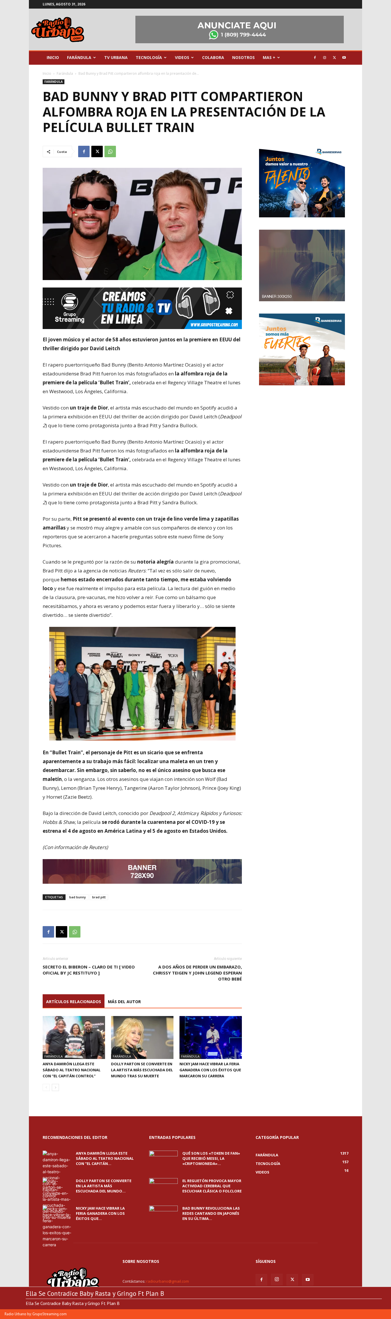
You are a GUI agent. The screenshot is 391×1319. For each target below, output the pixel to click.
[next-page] (55, 1087)
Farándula (79, 57)
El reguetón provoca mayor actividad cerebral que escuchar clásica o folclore (212, 1186)
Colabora (213, 57)
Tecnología (149, 57)
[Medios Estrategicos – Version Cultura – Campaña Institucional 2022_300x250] (302, 215)
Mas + (269, 57)
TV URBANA (116, 57)
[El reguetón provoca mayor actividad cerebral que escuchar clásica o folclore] (163, 1188)
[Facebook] (315, 57)
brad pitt (99, 897)
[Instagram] (324, 57)
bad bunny (77, 897)
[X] (334, 57)
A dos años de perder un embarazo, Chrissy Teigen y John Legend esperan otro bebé (197, 973)
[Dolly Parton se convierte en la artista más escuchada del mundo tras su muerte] (142, 1037)
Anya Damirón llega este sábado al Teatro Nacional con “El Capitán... (105, 1158)
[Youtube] (344, 57)
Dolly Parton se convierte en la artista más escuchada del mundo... (103, 1186)
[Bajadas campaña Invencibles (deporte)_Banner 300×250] (302, 384)
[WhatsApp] (110, 151)
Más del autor (124, 1001)
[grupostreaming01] (142, 308)
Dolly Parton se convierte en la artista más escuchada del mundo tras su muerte (142, 1069)
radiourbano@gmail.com (167, 1281)
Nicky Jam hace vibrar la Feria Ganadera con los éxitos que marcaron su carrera (210, 1069)
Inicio (53, 57)
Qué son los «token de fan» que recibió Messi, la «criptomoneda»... (211, 1158)
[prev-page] (46, 1087)
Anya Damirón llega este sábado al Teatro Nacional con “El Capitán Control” (71, 1069)
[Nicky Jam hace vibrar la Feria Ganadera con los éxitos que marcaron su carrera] (210, 1037)
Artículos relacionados (73, 1001)
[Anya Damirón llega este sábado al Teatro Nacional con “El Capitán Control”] (74, 1037)
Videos (182, 57)
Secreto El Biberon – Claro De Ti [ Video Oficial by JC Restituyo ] (89, 970)
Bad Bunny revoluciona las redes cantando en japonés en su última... (211, 1213)
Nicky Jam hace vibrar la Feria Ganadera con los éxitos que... (100, 1213)
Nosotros (243, 57)
